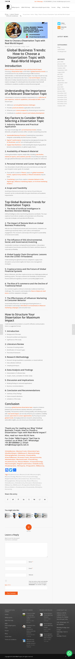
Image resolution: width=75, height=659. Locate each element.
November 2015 (62, 103)
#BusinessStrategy (10, 476)
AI (7, 142)
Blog (24, 46)
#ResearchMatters (10, 487)
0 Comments (16, 46)
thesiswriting (8, 489)
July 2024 (60, 85)
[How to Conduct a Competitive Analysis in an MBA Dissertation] (73, 329)
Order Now (8, 636)
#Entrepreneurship (21, 481)
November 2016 (62, 99)
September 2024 (62, 83)
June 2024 (60, 87)
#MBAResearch (17, 485)
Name (31, 562)
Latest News (61, 49)
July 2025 (60, 74)
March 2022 (61, 89)
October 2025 (61, 68)
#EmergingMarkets (10, 481)
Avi (28, 46)
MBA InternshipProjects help (10, 626)
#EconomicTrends (35, 478)
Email (31, 568)
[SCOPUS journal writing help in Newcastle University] (39, 515)
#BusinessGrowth (25, 474)
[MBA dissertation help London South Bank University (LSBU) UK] (34, 515)
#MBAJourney (8, 485)
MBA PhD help (9, 620)
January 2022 (61, 91)
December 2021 (62, 93)
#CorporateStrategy (32, 476)
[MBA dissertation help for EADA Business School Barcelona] (18, 515)
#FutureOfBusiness (32, 481)
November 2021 (62, 95)
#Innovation (28, 483)
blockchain (12, 142)
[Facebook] (65, 656)
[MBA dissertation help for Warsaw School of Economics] (12, 515)
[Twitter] (68, 656)
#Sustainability (30, 487)
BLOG (26, 435)
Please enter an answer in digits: (37, 584)
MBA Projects (19, 656)
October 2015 (61, 106)
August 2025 (61, 72)
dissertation (25, 407)
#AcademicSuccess (13, 474)
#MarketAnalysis (37, 483)
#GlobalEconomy (20, 483)
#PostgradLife (26, 485)
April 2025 (60, 78)
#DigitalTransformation (11, 478)
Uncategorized (62, 51)
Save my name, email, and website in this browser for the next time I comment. (38, 583)
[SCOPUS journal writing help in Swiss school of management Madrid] (7, 515)
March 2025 (61, 80)
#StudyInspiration (21, 487)
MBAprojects (8, 617)
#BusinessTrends (21, 476)
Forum (7, 630)
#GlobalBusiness (10, 483)
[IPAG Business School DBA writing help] (23, 515)
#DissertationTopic (23, 478)
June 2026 (60, 62)
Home (6, 614)
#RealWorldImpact (35, 485)
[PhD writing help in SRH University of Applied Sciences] (44, 515)
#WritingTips (38, 487)
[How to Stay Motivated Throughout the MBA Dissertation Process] (1, 329)
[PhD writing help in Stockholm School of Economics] (28, 515)
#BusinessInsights (35, 474)
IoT (20, 142)
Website (31, 575)
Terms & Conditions (10, 639)
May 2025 (60, 76)
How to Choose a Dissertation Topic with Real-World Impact (25, 42)
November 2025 (62, 66)
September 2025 (62, 70)
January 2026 (61, 64)
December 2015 (62, 101)
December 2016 (62, 97)
